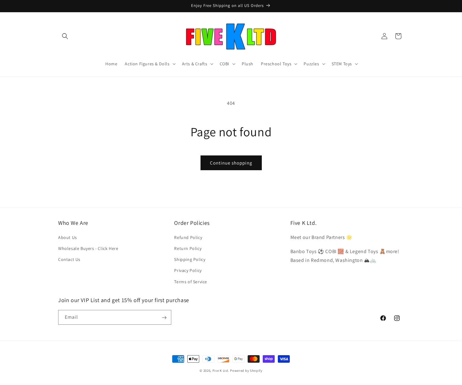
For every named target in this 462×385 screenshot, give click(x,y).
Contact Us (69, 259)
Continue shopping (231, 163)
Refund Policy (188, 237)
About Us (67, 237)
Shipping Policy (189, 259)
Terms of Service (190, 281)
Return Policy (187, 248)
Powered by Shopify (246, 370)
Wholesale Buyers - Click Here (88, 248)
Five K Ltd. (220, 370)
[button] (65, 36)
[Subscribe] (164, 317)
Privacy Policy (187, 270)
